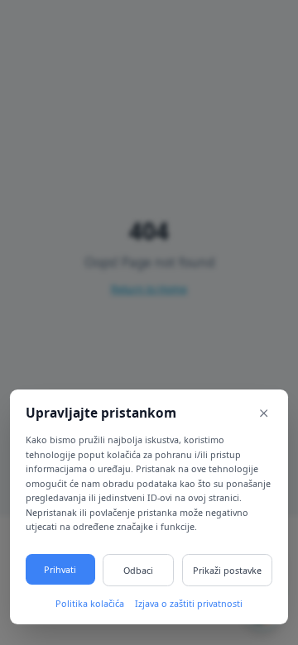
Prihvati (60, 569)
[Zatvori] (264, 413)
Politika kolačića (89, 603)
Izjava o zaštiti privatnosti (189, 603)
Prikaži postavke (227, 570)
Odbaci (138, 570)
